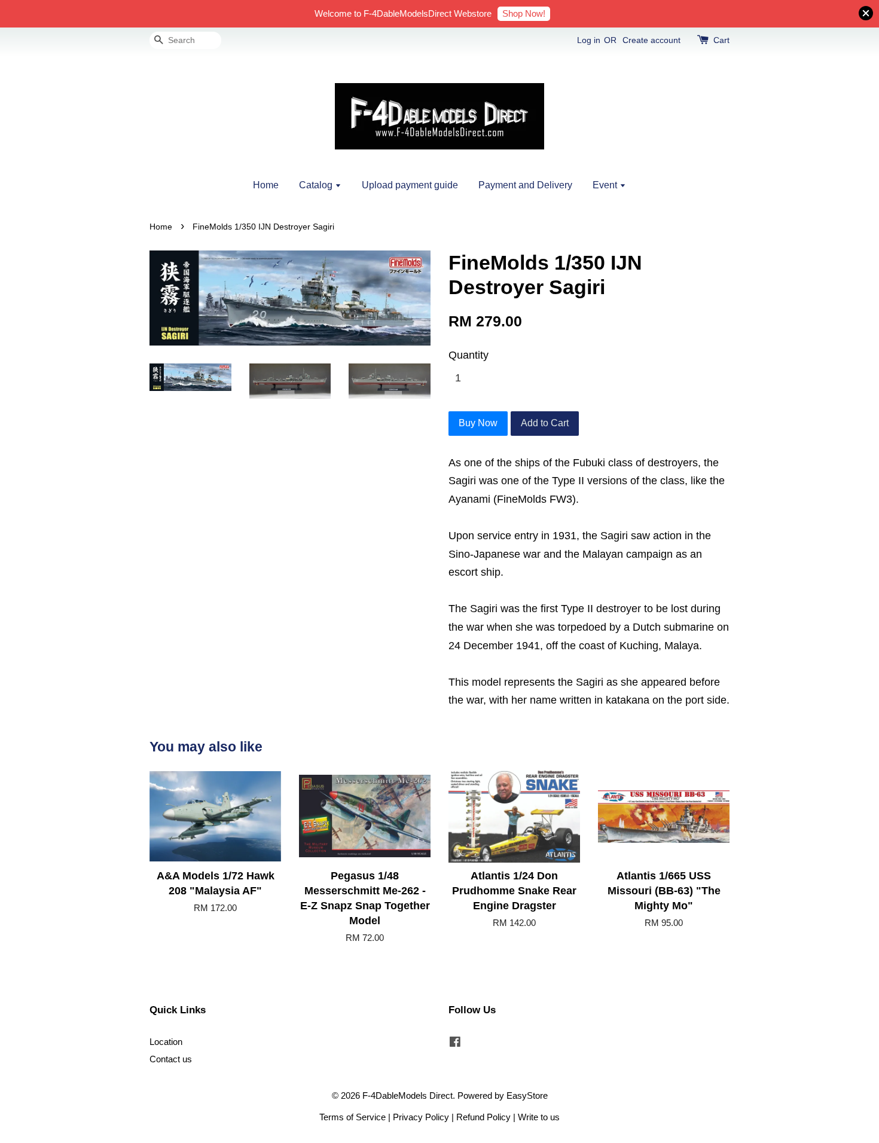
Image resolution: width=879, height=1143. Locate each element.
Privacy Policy (421, 1117)
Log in (588, 40)
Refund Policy (483, 1117)
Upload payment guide (410, 185)
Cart (721, 40)
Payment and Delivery (525, 185)
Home (266, 185)
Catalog (317, 185)
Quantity (468, 355)
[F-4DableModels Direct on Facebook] (455, 1043)
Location (165, 1042)
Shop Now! (523, 13)
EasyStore (527, 1095)
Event (606, 185)
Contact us (170, 1059)
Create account (651, 40)
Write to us (539, 1117)
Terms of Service (352, 1117)
